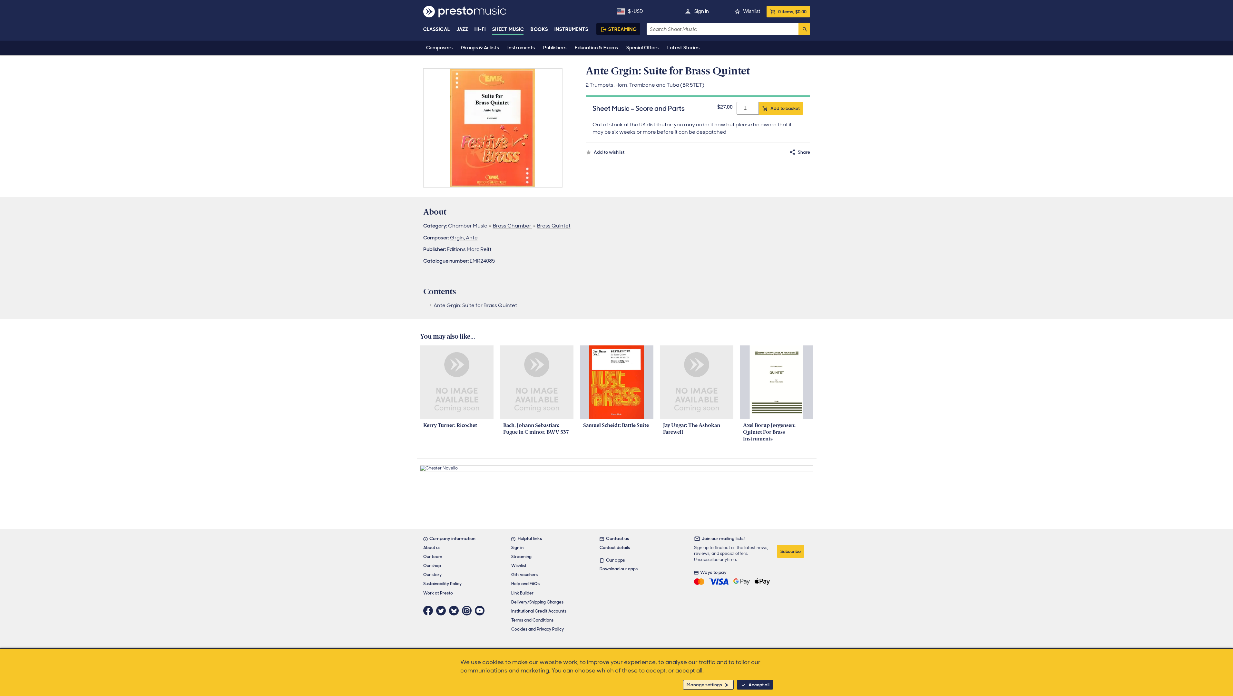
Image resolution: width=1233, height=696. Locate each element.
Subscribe (790, 551)
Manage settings (704, 685)
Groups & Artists (480, 47)
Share (804, 152)
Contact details (615, 547)
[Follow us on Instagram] (468, 610)
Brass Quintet (554, 225)
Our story (432, 574)
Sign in (701, 11)
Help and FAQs (525, 583)
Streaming (622, 29)
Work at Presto (438, 593)
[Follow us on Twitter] (442, 610)
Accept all (759, 685)
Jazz (462, 29)
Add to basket (785, 108)
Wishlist (751, 11)
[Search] (804, 29)
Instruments (521, 47)
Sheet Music (508, 29)
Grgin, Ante (464, 237)
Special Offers (642, 47)
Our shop (432, 565)
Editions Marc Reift (469, 249)
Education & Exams (596, 47)
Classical (436, 29)
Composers (439, 47)
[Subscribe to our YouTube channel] (481, 610)
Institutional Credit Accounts (538, 611)
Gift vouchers (524, 574)
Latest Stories (683, 47)
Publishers (554, 47)
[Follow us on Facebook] (429, 610)
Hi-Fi (480, 29)
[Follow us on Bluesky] (455, 610)
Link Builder (522, 593)
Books (539, 29)
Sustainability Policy (442, 583)
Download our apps (619, 569)
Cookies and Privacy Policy (537, 629)
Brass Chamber (512, 225)
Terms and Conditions (532, 620)
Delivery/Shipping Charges (537, 602)
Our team (432, 556)
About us (431, 547)
